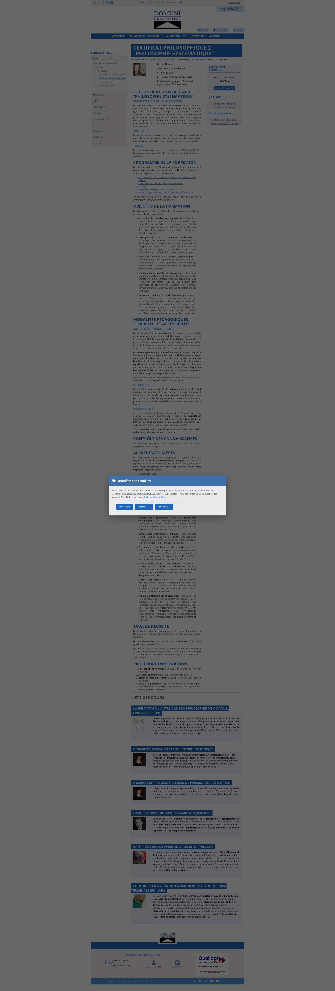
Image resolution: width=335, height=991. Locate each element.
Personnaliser (144, 506)
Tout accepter (164, 506)
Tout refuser (124, 506)
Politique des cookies (154, 497)
